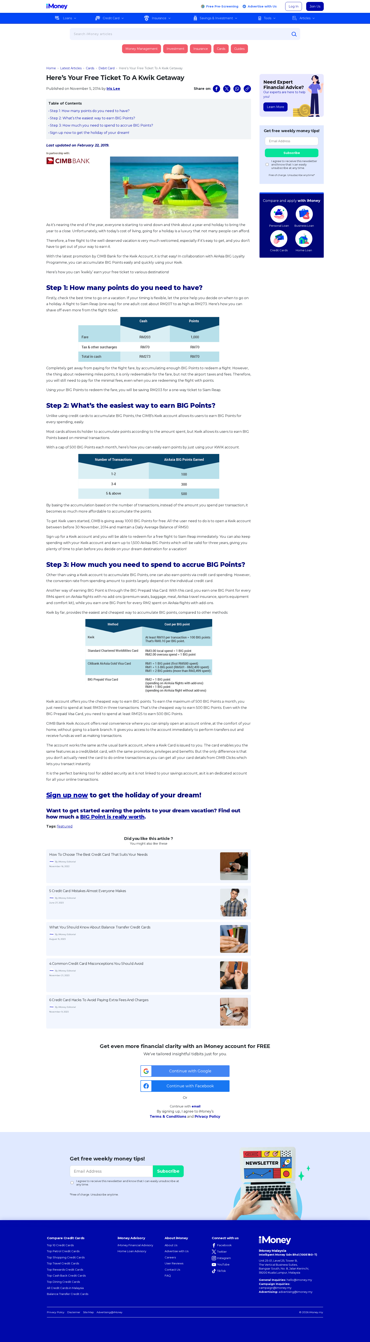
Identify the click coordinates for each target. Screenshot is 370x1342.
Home (51, 68)
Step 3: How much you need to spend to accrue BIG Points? (101, 125)
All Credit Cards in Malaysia (65, 1288)
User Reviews (174, 1263)
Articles (305, 18)
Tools (267, 18)
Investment (175, 49)
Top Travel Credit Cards (63, 1263)
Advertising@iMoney (109, 1312)
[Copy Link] (247, 88)
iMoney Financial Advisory (135, 1245)
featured (65, 826)
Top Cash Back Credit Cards (66, 1275)
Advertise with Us (262, 6)
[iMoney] (56, 6)
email (196, 1106)
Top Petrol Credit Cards (63, 1251)
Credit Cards (279, 250)
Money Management (141, 49)
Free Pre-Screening (222, 6)
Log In (293, 6)
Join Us (315, 6)
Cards (221, 49)
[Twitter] (226, 88)
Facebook (224, 1245)
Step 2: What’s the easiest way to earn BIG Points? (92, 118)
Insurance (159, 18)
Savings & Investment (216, 18)
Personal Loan (279, 225)
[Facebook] (216, 88)
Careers (170, 1257)
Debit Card (106, 68)
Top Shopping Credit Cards (66, 1257)
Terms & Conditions (168, 1116)
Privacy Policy (207, 1116)
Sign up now (67, 795)
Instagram (224, 1258)
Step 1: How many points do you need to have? (90, 111)
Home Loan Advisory (132, 1251)
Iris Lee (113, 89)
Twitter (222, 1251)
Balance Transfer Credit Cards (67, 1294)
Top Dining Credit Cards (63, 1281)
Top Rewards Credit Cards (65, 1269)
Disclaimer (73, 1312)
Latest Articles (71, 68)
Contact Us (172, 1269)
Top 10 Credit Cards (60, 1245)
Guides (239, 49)
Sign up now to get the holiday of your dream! (89, 133)
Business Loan (304, 225)
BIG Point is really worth (112, 817)
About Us (171, 1245)
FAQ (168, 1275)
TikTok (221, 1271)
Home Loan (304, 250)
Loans (67, 18)
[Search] (294, 34)
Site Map (88, 1312)
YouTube (223, 1264)
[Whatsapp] (237, 88)
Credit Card (111, 18)
